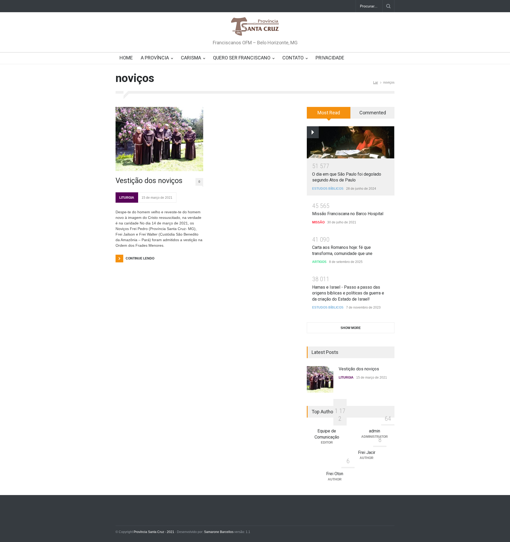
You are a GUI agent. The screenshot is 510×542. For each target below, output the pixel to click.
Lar (375, 82)
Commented (372, 112)
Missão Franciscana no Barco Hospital (347, 213)
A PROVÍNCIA (155, 57)
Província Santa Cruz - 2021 (154, 532)
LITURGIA (126, 198)
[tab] (329, 114)
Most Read (328, 112)
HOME (126, 57)
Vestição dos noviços (149, 180)
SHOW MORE (351, 328)
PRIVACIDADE (330, 57)
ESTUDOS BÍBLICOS (327, 188)
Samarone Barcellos (218, 532)
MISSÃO (318, 222)
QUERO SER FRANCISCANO (241, 57)
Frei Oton (334, 473)
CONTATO (293, 57)
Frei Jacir (366, 452)
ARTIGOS (319, 262)
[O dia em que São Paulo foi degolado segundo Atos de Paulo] (350, 142)
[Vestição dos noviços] (159, 139)
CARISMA (191, 57)
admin (374, 430)
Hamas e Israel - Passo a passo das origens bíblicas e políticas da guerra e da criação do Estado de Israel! (348, 293)
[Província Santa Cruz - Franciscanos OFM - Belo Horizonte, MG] (255, 27)
